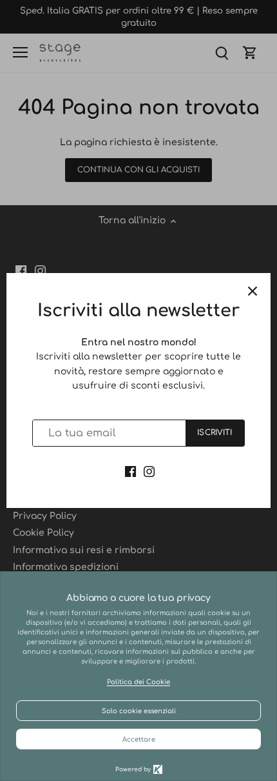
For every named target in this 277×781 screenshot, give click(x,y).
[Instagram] (149, 471)
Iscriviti (214, 433)
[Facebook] (130, 471)
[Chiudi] (252, 291)
